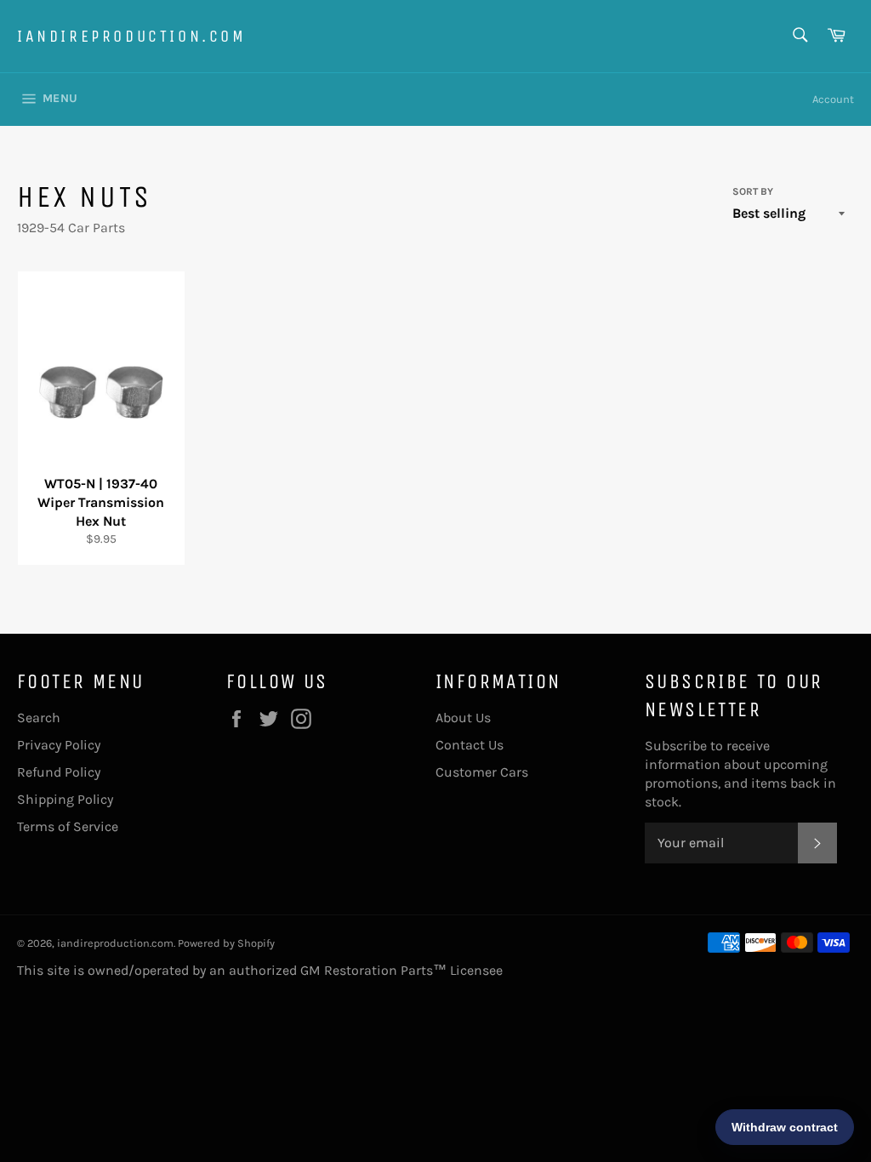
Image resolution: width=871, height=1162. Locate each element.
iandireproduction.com (132, 36)
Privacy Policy (58, 745)
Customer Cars (482, 772)
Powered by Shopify (226, 943)
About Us (463, 717)
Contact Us (470, 745)
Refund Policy (58, 772)
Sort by (752, 191)
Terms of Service (67, 826)
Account (833, 99)
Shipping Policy (65, 799)
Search (38, 717)
